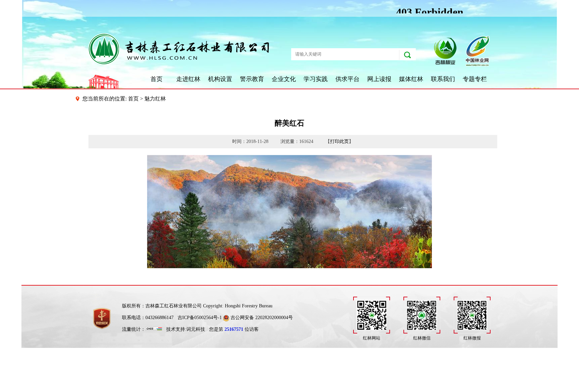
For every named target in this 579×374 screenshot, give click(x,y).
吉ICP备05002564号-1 (200, 317)
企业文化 (284, 79)
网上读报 (379, 79)
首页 (156, 79)
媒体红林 (411, 79)
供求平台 (347, 79)
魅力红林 (155, 98)
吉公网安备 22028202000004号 (261, 317)
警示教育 (252, 79)
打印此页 (339, 141)
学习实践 (316, 79)
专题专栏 (475, 79)
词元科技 (195, 329)
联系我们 (443, 79)
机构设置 (220, 79)
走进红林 (188, 79)
